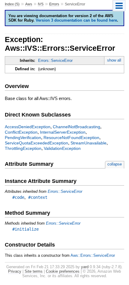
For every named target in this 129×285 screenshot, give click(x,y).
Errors (54, 4)
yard (84, 267)
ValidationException (62, 148)
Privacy (14, 271)
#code (18, 197)
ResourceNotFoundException (71, 137)
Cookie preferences (63, 271)
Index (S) (12, 4)
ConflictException (21, 132)
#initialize (25, 229)
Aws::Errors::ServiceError (92, 255)
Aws (28, 4)
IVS (41, 4)
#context (37, 197)
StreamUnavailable (88, 143)
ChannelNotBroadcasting (76, 126)
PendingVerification (23, 137)
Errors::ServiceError (55, 60)
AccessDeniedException (27, 126)
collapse (114, 164)
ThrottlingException (23, 148)
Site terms (34, 271)
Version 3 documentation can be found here (76, 20)
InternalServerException (63, 132)
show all (114, 60)
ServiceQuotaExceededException (36, 143)
